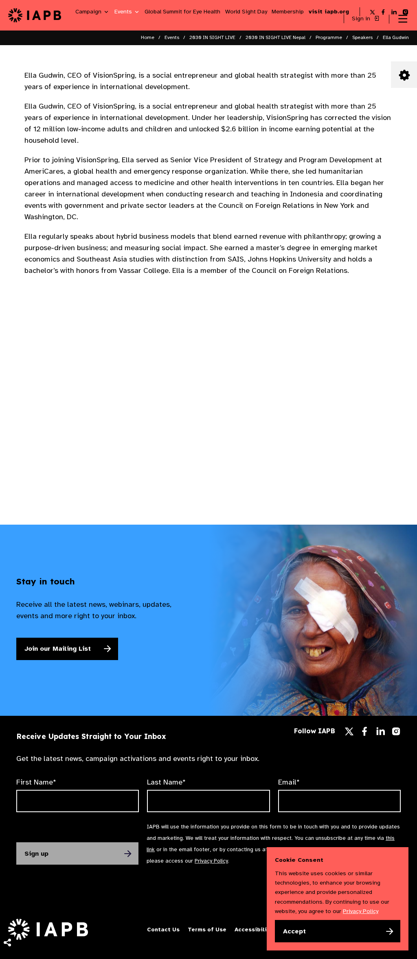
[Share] (7, 943)
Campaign (89, 12)
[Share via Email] (7, 865)
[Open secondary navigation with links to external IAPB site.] (403, 19)
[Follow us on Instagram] (396, 733)
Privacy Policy (211, 860)
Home (147, 37)
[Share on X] (7, 882)
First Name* (36, 782)
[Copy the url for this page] (7, 849)
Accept (294, 931)
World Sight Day (246, 12)
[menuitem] (7, 849)
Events (124, 12)
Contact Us (163, 929)
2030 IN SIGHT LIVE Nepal (275, 37)
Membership (288, 12)
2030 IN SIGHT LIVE (212, 37)
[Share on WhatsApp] (7, 930)
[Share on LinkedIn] (7, 914)
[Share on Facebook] (7, 898)
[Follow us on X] (349, 731)
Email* (289, 782)
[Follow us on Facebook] (364, 733)
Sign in (362, 18)
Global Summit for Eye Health (182, 12)
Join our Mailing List (57, 649)
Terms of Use (207, 929)
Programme (329, 37)
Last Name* (166, 782)
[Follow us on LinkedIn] (380, 733)
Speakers (362, 37)
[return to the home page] (34, 15)
